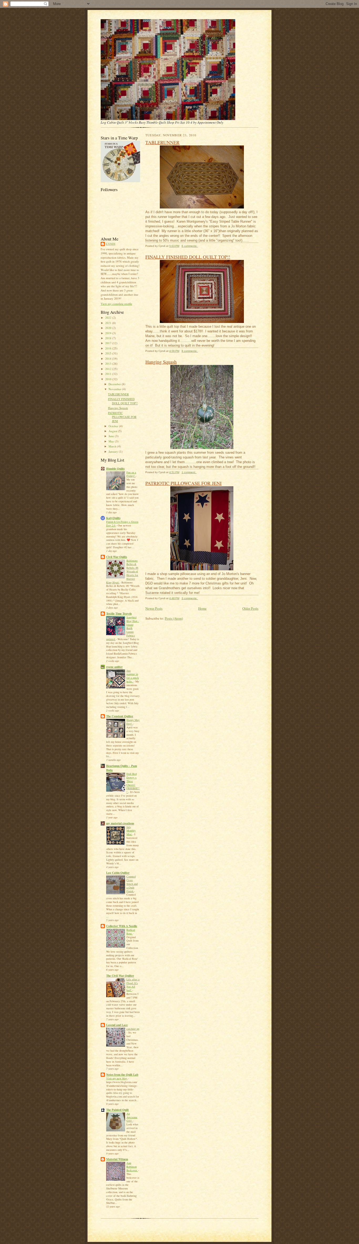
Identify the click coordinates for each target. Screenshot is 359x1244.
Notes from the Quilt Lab (122, 1075)
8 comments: (190, 350)
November (115, 389)
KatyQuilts (113, 518)
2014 (108, 358)
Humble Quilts (115, 469)
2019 (108, 333)
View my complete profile (116, 304)
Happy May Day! (133, 721)
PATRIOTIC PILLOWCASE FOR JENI (122, 417)
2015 (108, 353)
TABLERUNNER (118, 394)
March (113, 446)
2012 (108, 369)
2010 (108, 379)
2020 (108, 328)
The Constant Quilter (119, 716)
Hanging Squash (118, 408)
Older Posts (250, 608)
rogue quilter (114, 667)
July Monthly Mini (131, 830)
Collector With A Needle (121, 926)
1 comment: (189, 472)
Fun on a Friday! (131, 474)
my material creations (120, 823)
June (112, 436)
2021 (108, 323)
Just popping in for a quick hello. (132, 676)
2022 (108, 318)
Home (202, 608)
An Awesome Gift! (131, 1117)
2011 (108, 374)
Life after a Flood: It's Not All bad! (133, 985)
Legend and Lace (117, 1025)
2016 (108, 348)
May (112, 441)
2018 (108, 338)
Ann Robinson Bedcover (132, 1166)
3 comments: (190, 598)
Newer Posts (153, 608)
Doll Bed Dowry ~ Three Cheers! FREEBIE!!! (133, 783)
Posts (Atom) (174, 618)
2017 (108, 343)
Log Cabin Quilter (118, 873)
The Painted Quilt (117, 1110)
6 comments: (190, 245)
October (114, 426)
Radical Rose (130, 931)
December (115, 384)
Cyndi (110, 243)
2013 (108, 363)
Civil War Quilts (116, 557)
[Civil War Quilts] (120, 181)
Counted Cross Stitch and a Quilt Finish (132, 884)
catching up (132, 1029)
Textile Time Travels (119, 613)
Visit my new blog (117, 1078)
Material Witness (117, 1159)
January (114, 451)
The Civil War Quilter (120, 976)
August (113, 431)
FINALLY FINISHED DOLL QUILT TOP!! (123, 401)
